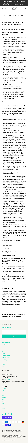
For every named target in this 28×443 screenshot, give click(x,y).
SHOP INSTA (4, 388)
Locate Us (4, 349)
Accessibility (4, 360)
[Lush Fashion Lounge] (14, 8)
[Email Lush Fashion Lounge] (3, 414)
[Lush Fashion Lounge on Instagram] (9, 414)
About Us (3, 353)
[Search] (5, 8)
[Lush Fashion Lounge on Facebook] (6, 414)
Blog (3, 366)
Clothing (3, 390)
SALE (3, 403)
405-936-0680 (17, 268)
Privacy (3, 364)
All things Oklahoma (6, 355)
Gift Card (3, 406)
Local (3, 395)
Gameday (4, 397)
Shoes (3, 399)
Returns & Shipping (6, 342)
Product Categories (6, 357)
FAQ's (3, 351)
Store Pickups (4, 344)
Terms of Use (4, 362)
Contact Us (4, 347)
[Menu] (2, 8)
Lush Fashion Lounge (9, 429)
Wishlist (3, 408)
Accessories (4, 401)
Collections (4, 393)
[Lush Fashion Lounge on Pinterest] (12, 414)
